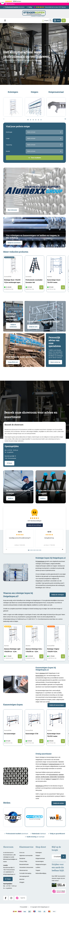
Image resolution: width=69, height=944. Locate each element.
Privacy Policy (23, 861)
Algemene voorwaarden (26, 855)
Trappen (38, 870)
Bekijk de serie (33, 326)
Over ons (21, 852)
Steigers (38, 855)
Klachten (21, 879)
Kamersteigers (40, 861)
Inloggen (21, 882)
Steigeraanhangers (41, 864)
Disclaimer (22, 858)
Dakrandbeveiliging (41, 873)
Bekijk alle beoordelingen (34, 525)
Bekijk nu (10, 498)
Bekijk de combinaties (13, 325)
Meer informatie (12, 210)
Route (10, 463)
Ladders (38, 867)
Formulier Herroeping (25, 873)
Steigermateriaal (40, 858)
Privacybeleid (23, 907)
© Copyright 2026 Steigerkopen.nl (39, 907)
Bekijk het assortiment (14, 242)
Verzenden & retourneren (26, 867)
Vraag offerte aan (13, 362)
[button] (30, 119)
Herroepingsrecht (24, 876)
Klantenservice (23, 870)
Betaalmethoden (24, 864)
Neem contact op (55, 362)
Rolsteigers (39, 852)
